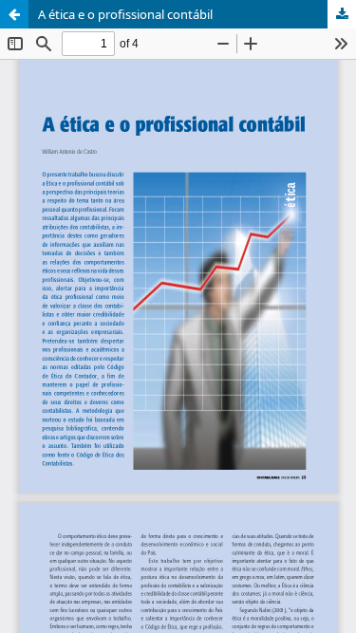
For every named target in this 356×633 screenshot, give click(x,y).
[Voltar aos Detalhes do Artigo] (14, 14)
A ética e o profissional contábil (125, 14)
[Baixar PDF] (342, 14)
